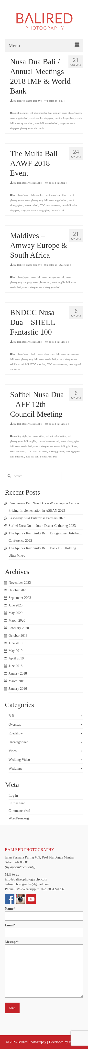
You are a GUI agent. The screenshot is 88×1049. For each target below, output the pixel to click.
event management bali (56, 195)
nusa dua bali (51, 123)
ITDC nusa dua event (50, 205)
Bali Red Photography (29, 182)
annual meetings (20, 113)
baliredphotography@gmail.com (27, 884)
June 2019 (15, 643)
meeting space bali (24, 123)
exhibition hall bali (19, 364)
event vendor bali (47, 359)
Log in (13, 795)
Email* (10, 925)
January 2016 (18, 688)
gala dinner (71, 446)
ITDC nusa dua (37, 364)
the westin (39, 128)
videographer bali (51, 287)
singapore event (67, 123)
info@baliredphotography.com (26, 879)
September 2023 (20, 598)
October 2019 (18, 635)
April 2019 (16, 658)
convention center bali (49, 354)
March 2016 (17, 681)
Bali (61, 100)
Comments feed (19, 811)
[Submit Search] (8, 476)
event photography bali (36, 200)
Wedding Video (19, 760)
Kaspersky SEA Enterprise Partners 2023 (37, 518)
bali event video (36, 436)
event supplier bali (19, 118)
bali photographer (38, 113)
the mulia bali (58, 210)
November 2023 (20, 582)
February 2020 (19, 628)
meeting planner (56, 451)
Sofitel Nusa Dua (48, 456)
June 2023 (15, 605)
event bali (36, 277)
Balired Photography (29, 100)
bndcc (34, 354)
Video (63, 341)
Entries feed (17, 803)
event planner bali (41, 282)
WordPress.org (19, 818)
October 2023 (18, 590)
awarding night (19, 436)
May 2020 (15, 613)
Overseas (64, 264)
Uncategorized (18, 742)
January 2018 (18, 673)
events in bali (31, 205)
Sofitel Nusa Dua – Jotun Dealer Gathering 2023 (42, 526)
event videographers (64, 118)
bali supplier (54, 113)
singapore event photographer (35, 210)
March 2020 (17, 620)
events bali (59, 446)
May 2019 (15, 651)
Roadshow (16, 733)
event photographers (72, 113)
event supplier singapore (41, 118)
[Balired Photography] (44, 20)
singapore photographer (21, 128)
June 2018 (15, 666)
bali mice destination (56, 436)
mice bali (39, 123)
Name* (10, 909)
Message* (12, 942)
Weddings (15, 768)
